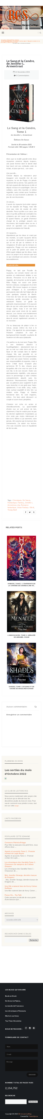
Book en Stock (11, 996)
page (17, 806)
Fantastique (12, 503)
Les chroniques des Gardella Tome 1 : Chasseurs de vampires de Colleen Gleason (20, 864)
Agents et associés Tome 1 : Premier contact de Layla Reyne (20, 852)
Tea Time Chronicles (13, 1021)
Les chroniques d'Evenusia (15, 1011)
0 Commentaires (22, 75)
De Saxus (26, 500)
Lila (18, 505)
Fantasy (21, 503)
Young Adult (12, 510)
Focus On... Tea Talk (13, 895)
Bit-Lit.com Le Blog (24, 1114)
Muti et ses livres (12, 1016)
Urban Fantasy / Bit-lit (25, 507)
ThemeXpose (33, 1116)
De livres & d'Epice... (13, 1001)
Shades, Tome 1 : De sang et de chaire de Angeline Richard (21, 687)
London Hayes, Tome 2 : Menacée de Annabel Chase (21, 636)
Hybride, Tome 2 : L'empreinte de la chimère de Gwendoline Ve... (21, 584)
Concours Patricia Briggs (15, 842)
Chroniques (17, 500)
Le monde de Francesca (14, 1006)
